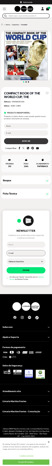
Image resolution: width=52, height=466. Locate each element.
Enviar (26, 270)
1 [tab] (23, 81)
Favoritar (47, 93)
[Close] (48, 442)
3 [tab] (28, 81)
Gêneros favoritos (16, 261)
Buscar (5, 16)
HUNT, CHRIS (16, 106)
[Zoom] (26, 55)
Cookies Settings (27, 456)
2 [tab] (26, 81)
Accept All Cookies (26, 462)
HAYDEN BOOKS (18, 102)
